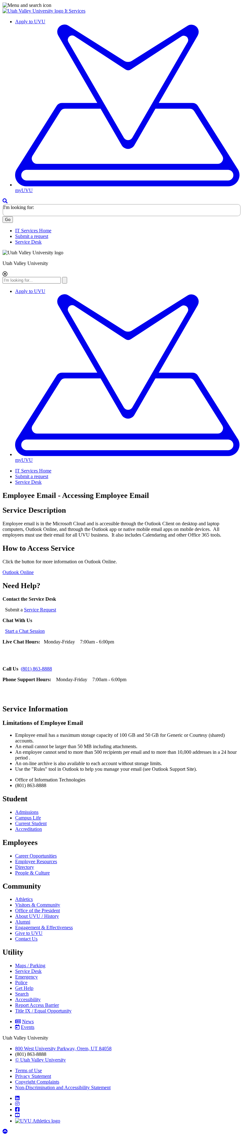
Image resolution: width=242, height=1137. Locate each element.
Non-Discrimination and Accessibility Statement (63, 1087)
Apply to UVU (30, 21)
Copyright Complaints (37, 1082)
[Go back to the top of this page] (6, 1131)
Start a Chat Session (25, 631)
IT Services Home (33, 230)
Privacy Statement (33, 1076)
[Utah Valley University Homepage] (34, 11)
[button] (121, 5)
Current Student (31, 823)
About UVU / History (37, 916)
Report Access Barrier (37, 1005)
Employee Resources (36, 861)
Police (21, 982)
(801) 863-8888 (36, 668)
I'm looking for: (18, 207)
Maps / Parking (30, 965)
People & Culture (32, 872)
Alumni (22, 922)
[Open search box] (5, 201)
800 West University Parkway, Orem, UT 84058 (63, 1048)
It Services (75, 11)
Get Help (24, 988)
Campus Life (28, 817)
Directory (24, 867)
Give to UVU (29, 933)
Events (27, 1027)
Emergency (26, 977)
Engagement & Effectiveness (44, 927)
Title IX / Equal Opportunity (43, 1010)
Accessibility (28, 999)
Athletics (24, 899)
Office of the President (37, 910)
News (28, 1021)
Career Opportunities (36, 855)
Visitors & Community (37, 905)
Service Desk (28, 242)
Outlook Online (18, 572)
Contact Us (26, 938)
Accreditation (28, 829)
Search (22, 993)
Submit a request (31, 236)
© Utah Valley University (40, 1059)
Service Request (40, 609)
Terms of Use (28, 1070)
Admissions (26, 812)
